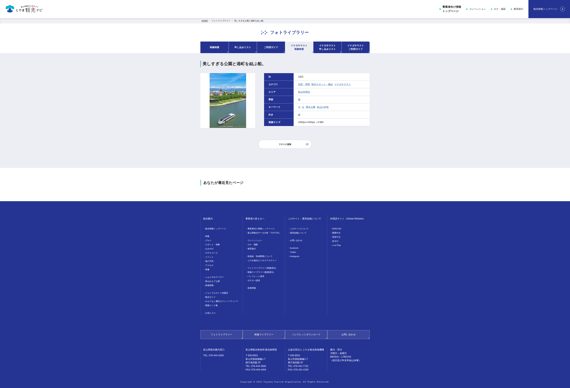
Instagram (294, 256)
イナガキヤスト (342, 84)
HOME (205, 21)
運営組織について (298, 233)
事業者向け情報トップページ (451, 9)
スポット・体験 (212, 244)
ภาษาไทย (336, 245)
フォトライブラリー (221, 21)
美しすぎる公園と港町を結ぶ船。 (249, 21)
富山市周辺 (304, 92)
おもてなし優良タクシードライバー (222, 301)
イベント (209, 257)
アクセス (209, 265)
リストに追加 (285, 144)
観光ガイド (210, 297)
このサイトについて (299, 228)
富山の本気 (323, 107)
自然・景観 (304, 84)
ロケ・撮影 (500, 9)
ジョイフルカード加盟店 (216, 293)
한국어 (335, 241)
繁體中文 (336, 233)
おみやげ (209, 248)
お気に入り (210, 313)
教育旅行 (518, 9)
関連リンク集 (211, 305)
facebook (294, 248)
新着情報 (209, 285)
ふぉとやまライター (214, 277)
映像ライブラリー (263, 334)
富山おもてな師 (212, 281)
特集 (207, 236)
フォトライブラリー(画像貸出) (262, 268)
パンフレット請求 (256, 276)
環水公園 (310, 107)
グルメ (208, 240)
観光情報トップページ (545, 9)
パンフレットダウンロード (306, 334)
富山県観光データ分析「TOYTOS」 (264, 233)
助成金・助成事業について (260, 256)
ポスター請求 (254, 280)
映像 (207, 269)
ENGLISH (336, 228)
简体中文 (336, 237)
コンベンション (477, 9)
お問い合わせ (296, 240)
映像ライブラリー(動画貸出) (261, 272)
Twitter (293, 252)
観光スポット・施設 (322, 84)
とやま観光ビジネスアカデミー (262, 260)
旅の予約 (209, 261)
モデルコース (211, 253)
